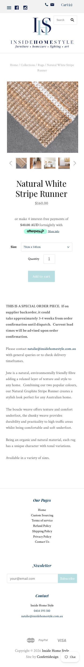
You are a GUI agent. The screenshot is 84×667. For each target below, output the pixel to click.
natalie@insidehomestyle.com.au (52, 348)
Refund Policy (42, 526)
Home (14, 65)
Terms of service (42, 520)
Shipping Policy (42, 531)
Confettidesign (47, 656)
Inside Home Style (55, 650)
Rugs (41, 65)
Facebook (17, 7)
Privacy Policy (42, 537)
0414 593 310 (42, 611)
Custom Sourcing (42, 515)
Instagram (25, 7)
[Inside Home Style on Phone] (46, 4)
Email (52, 4)
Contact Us (42, 542)
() (66, 5)
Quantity (33, 259)
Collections (28, 65)
